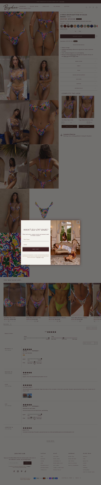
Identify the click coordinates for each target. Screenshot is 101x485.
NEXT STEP (36, 249)
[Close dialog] (78, 222)
